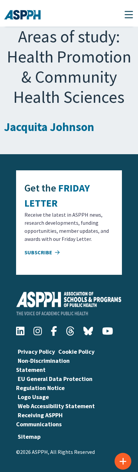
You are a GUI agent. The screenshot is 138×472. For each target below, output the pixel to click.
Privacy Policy (36, 351)
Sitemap (29, 436)
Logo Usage (33, 397)
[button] (129, 14)
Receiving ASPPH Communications (39, 419)
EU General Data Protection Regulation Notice (54, 383)
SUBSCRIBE (38, 252)
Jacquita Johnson (49, 127)
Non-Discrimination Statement (43, 365)
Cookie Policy (76, 351)
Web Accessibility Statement (56, 406)
